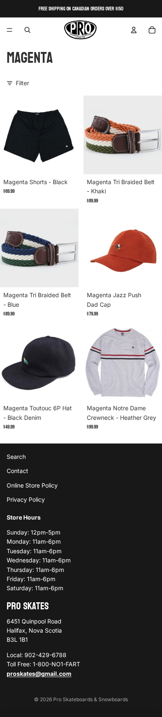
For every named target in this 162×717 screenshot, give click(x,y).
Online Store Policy (32, 484)
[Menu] (9, 29)
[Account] (134, 30)
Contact (17, 470)
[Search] (27, 30)
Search (16, 456)
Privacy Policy (26, 499)
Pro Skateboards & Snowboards (90, 699)
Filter (22, 82)
